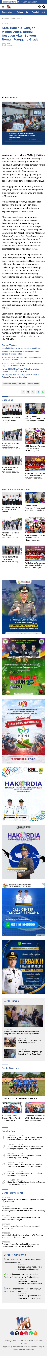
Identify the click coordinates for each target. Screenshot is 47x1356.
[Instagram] (26, 1333)
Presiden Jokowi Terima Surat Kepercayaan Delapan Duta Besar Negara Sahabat (20, 1245)
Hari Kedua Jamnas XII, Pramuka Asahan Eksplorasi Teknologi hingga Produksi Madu (30, 1282)
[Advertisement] (23, 72)
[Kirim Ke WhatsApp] (43, 392)
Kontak (24, 1343)
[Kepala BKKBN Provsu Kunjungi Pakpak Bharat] (12, 409)
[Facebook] (12, 1333)
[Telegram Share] (38, 392)
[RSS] (35, 1333)
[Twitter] (17, 1333)
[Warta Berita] (8, 6)
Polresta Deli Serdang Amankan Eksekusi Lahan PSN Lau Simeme (25, 1174)
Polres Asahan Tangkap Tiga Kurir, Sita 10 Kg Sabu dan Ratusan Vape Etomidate (30, 1053)
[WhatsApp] (31, 1333)
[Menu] (3, 6)
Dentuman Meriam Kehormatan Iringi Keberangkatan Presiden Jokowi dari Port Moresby (23, 1209)
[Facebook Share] (23, 392)
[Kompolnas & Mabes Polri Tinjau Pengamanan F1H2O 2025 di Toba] (12, 434)
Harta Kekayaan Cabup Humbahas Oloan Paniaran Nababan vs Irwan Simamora (25, 1138)
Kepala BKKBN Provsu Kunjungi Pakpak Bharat (21, 348)
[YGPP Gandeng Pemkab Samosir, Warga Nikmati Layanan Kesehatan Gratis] (35, 436)
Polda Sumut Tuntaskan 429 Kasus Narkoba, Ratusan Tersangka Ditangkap (20, 376)
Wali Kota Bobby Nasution (14, 384)
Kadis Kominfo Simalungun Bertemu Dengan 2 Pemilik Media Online (26, 1183)
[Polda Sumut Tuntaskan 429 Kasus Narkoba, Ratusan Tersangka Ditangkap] (35, 463)
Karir (31, 1340)
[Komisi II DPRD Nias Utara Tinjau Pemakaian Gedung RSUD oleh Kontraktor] (12, 460)
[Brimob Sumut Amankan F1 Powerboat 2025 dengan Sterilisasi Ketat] (35, 408)
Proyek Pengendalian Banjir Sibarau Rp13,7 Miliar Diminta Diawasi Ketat (30, 1297)
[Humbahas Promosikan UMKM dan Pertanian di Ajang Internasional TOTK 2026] (35, 1107)
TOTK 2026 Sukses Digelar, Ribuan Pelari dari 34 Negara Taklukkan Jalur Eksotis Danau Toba (12, 1118)
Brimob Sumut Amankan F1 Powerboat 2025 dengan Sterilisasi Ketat (20, 353)
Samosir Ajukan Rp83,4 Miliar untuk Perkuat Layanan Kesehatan (30, 1268)
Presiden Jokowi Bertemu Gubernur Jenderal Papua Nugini (20, 1227)
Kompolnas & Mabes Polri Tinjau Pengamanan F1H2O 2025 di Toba (21, 358)
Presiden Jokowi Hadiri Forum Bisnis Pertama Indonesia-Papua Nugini (21, 1218)
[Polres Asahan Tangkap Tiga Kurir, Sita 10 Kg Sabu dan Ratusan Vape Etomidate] (10, 1053)
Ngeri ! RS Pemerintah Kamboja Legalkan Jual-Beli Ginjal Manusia (23, 1200)
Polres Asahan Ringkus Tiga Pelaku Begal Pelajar (29, 1041)
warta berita (33, 384)
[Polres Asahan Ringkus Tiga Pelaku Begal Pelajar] (10, 1042)
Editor (9, 44)
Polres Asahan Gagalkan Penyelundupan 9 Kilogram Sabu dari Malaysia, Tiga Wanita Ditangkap (21, 1032)
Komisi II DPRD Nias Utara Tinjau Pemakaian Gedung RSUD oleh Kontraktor (20, 370)
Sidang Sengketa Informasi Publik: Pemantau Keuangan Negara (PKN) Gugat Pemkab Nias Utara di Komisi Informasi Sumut (26, 1147)
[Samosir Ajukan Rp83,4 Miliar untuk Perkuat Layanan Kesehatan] (23, 1261)
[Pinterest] (22, 1333)
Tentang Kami (10, 1340)
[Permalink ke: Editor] (4, 44)
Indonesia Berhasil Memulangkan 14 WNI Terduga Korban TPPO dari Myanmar (22, 1236)
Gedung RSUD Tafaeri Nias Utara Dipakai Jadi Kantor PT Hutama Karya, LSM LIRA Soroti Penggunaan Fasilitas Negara (25, 1165)
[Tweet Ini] (28, 392)
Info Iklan (22, 1340)
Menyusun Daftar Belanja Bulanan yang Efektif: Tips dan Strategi (24, 1156)
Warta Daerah (7, 24)
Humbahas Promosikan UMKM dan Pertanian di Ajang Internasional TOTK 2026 (35, 1118)
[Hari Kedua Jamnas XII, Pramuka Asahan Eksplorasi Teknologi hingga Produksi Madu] (23, 1275)
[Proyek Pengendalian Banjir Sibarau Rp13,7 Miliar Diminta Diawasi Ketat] (23, 1290)
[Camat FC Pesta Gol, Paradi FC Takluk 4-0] (23, 1084)
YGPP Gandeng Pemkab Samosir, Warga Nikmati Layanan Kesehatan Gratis (22, 364)
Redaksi (39, 1340)
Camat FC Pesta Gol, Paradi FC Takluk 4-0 (19, 1098)
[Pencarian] (43, 7)
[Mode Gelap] (39, 7)
